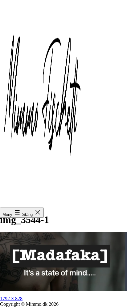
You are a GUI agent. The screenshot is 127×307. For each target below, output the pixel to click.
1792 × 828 (11, 298)
